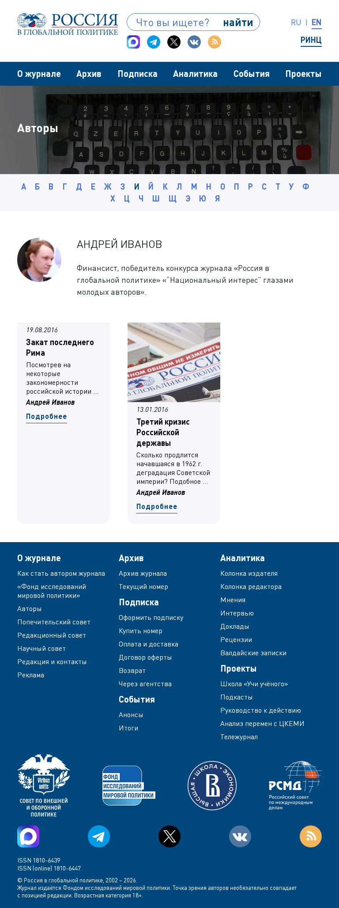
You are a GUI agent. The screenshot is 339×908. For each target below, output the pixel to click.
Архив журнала (143, 573)
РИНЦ (311, 40)
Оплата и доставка (148, 643)
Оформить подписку (151, 617)
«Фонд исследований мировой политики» (51, 591)
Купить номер (140, 630)
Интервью (237, 612)
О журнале (39, 73)
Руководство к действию (260, 710)
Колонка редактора (251, 586)
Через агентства (145, 683)
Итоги (128, 727)
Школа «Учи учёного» (254, 683)
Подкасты (236, 696)
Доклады (234, 626)
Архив (89, 73)
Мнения (232, 599)
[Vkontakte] (194, 42)
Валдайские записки (253, 652)
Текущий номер (143, 586)
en (317, 22)
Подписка (137, 73)
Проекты (303, 73)
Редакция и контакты (52, 661)
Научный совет (41, 648)
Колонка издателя (249, 573)
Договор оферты (145, 657)
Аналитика (195, 73)
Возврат (132, 670)
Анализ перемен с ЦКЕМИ (262, 723)
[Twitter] (174, 42)
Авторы (29, 608)
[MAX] (133, 42)
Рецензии (236, 639)
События (252, 73)
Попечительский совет (53, 621)
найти (238, 21)
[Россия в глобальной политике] (67, 24)
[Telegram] (153, 42)
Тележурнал (239, 736)
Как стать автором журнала (61, 573)
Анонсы (131, 714)
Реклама (30, 674)
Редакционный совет (51, 635)
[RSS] (214, 42)
